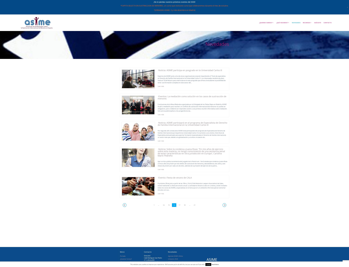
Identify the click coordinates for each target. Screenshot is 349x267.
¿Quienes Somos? (265, 23)
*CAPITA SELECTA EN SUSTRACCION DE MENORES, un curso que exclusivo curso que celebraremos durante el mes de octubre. (174, 5)
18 (185, 205)
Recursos (306, 23)
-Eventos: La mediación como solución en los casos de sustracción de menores (192, 97)
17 (180, 205)
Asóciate (317, 23)
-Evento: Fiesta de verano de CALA (175, 177)
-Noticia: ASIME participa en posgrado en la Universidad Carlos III (190, 70)
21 (195, 205)
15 (169, 205)
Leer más (161, 86)
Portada (122, 256)
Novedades (296, 23)
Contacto (328, 23)
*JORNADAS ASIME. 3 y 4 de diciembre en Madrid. (174, 10)
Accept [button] (208, 264)
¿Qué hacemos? (282, 23)
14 (164, 205)
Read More (215, 264)
